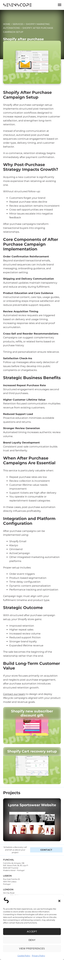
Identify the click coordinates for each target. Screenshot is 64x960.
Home (6, 24)
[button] (59, 900)
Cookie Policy (24, 955)
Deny (32, 940)
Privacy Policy (38, 955)
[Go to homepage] (17, 5)
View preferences (32, 948)
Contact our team (14, 694)
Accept (32, 931)
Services (18, 24)
